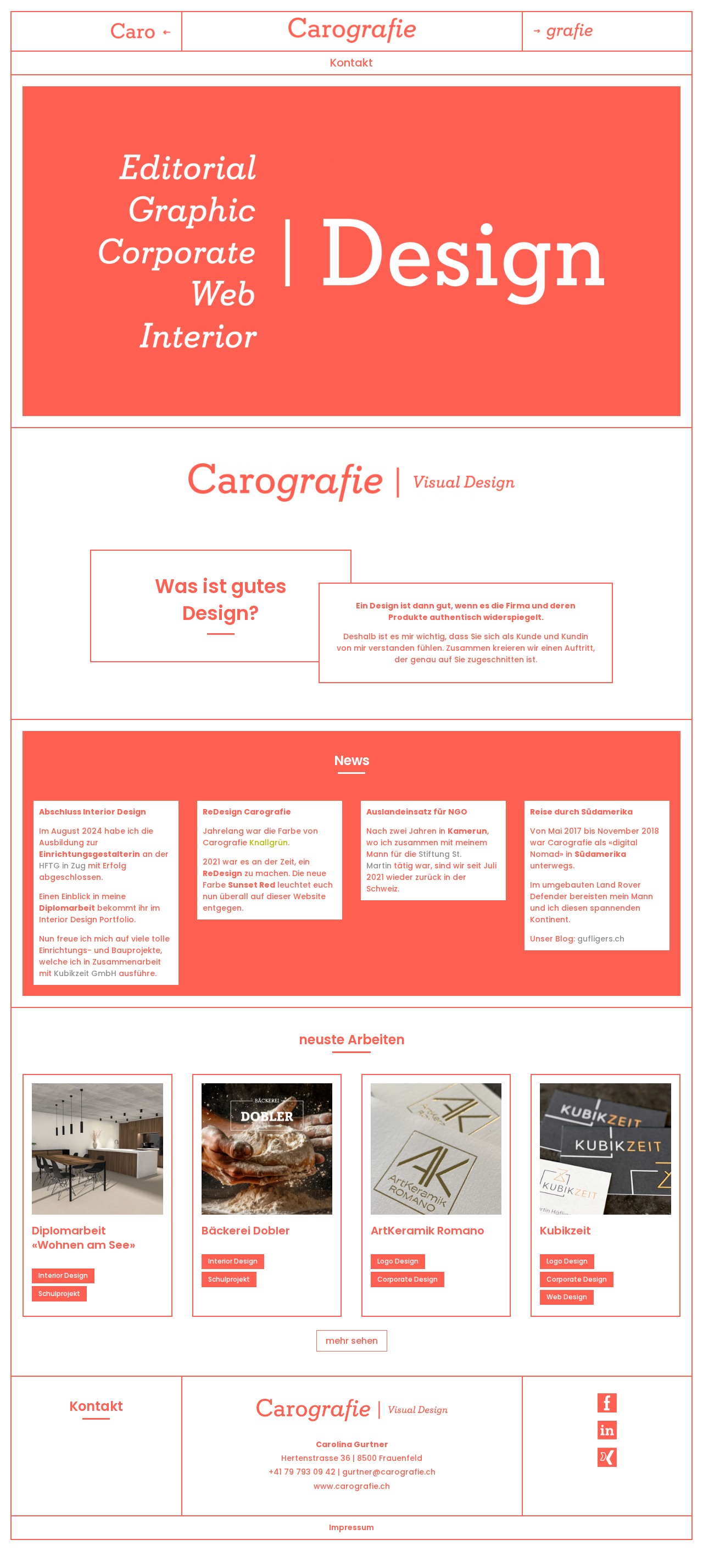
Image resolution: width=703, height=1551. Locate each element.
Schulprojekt (59, 1293)
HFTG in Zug (62, 865)
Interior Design (63, 1275)
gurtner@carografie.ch (389, 1471)
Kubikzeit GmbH (85, 973)
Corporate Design (407, 1279)
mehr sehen (352, 1340)
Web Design (566, 1296)
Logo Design (398, 1261)
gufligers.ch (600, 938)
